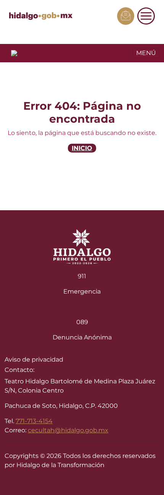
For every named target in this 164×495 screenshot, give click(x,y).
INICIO (82, 148)
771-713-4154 (34, 421)
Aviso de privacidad (34, 359)
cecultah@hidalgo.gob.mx (68, 430)
